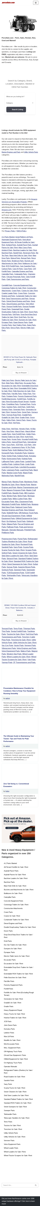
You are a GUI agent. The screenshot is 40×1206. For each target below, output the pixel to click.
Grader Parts (24, 417)
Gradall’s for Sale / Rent (10, 417)
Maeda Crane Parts (14, 473)
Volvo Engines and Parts (26, 648)
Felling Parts (6, 394)
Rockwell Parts (26, 544)
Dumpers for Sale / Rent (27, 320)
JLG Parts (28, 445)
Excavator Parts (30, 383)
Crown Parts (22, 293)
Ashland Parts (11, 245)
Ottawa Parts (12, 524)
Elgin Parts (10, 383)
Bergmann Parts (29, 253)
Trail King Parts (32, 634)
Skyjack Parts (12, 558)
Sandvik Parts (7, 547)
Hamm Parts (21, 420)
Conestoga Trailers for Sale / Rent (14, 288)
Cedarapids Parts (20, 274)
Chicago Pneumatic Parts (15, 277)
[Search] (35, 1185)
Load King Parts (26, 470)
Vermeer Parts (30, 645)
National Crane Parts (23, 507)
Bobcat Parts (15, 258)
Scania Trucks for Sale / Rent (13, 550)
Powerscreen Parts (9, 539)
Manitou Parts (17, 482)
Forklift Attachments (9, 399)
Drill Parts (16, 314)
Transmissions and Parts (11, 637)
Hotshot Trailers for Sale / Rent (13, 437)
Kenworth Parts (8, 453)
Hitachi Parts (19, 431)
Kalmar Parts (7, 450)
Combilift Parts (7, 285)
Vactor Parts (19, 645)
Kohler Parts (11, 456)
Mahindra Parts (8, 476)
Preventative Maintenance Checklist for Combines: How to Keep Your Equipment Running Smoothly (19, 690)
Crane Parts (16, 291)
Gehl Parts (21, 407)
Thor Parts (6, 631)
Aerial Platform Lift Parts (24, 237)
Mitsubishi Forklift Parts (11, 504)
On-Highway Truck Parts (16, 521)
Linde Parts (29, 464)
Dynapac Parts (7, 322)
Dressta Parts (7, 314)
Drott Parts (23, 317)
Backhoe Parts (7, 253)
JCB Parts (19, 445)
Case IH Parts (18, 269)
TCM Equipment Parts (15, 573)
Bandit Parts (17, 253)
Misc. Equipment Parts (24, 502)
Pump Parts (22, 539)
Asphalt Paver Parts (24, 245)
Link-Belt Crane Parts (10, 467)
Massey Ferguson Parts (16, 490)
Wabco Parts (26, 651)
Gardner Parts (11, 407)
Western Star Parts (14, 654)
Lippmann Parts (13, 470)
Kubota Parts (27, 459)
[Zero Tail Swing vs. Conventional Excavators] (19, 780)
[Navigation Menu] (35, 3)
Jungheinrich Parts (18, 447)
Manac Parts (7, 482)
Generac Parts (7, 409)
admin (8, 698)
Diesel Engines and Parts (15, 304)
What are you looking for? (15, 96)
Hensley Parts (24, 429)
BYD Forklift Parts (12, 266)
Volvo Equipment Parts (11, 651)
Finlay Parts (27, 394)
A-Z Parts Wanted (8, 237)
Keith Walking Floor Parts (23, 450)
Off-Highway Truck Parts (28, 513)
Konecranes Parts (14, 459)
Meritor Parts (12, 496)
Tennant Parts (7, 629)
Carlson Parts (7, 269)
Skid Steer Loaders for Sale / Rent (15, 556)
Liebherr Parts (18, 464)
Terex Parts (17, 629)
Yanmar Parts (7, 662)
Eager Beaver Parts (20, 322)
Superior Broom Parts (26, 567)
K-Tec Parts (30, 447)
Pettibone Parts (8, 533)
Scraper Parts (30, 550)
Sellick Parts (7, 553)
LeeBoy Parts (7, 464)
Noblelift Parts (12, 513)
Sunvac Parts (12, 567)
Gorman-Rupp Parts (13, 415)
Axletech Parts (7, 250)
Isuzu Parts (10, 445)
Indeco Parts (6, 442)
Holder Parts (30, 434)
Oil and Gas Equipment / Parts (13, 516)
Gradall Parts (27, 415)
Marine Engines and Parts (11, 152)
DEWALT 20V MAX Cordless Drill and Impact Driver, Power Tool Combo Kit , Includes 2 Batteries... (20, 607)
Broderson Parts (18, 261)
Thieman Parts (29, 629)
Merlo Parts (22, 496)
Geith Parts (30, 407)
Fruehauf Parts (25, 404)
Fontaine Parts (11, 396)
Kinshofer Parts (21, 453)
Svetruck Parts (7, 570)
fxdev (7, 791)
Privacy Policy (10, 231)
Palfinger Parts (12, 527)
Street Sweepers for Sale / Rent (19, 564)
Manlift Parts (19, 476)
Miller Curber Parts (20, 499)
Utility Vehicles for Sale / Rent (24, 643)
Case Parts (28, 269)
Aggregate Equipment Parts (12, 239)
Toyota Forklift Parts (18, 631)
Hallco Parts (10, 420)
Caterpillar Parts (7, 274)
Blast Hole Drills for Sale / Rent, (20, 255)
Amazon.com (6, 210)
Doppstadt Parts (17, 309)
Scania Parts (28, 547)
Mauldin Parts (17, 493)
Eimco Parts (15, 328)
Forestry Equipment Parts (27, 396)
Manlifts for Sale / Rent (10, 485)
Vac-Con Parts (7, 645)
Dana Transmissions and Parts (17, 298)
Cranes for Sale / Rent (29, 291)
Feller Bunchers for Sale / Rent (24, 391)
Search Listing (17, 109)
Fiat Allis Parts (17, 394)
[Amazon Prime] (27, 367)
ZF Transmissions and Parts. (24, 662)
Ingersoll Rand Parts (19, 442)
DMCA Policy (21, 231)
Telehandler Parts (14, 575)
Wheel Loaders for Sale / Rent (18, 657)
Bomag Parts (26, 258)
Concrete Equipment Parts (22, 285)
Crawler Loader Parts (9, 293)
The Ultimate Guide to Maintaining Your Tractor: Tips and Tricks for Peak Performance (18, 738)
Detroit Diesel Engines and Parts (18, 301)
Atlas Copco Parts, (25, 247)
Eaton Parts (31, 325)
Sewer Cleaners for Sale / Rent (24, 553)
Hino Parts (10, 431)
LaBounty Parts (8, 461)
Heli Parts (14, 429)
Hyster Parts (16, 439)
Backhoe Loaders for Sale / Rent (25, 250)
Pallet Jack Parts (8, 380)
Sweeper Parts (20, 570)
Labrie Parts (19, 461)
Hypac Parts (6, 439)
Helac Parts (6, 429)
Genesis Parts (16, 412)
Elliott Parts (19, 383)
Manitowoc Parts (30, 482)
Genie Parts (26, 412)
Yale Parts (31, 660)
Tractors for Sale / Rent (16, 634)
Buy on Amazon (21, 373)
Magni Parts (27, 473)
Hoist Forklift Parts (18, 434)
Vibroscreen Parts (9, 648)
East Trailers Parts (19, 325)
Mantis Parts (25, 485)
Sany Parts (18, 547)
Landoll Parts (30, 461)
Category (9, 103)
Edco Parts (6, 328)
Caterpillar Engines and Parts (22, 271)
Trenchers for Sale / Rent (21, 640)
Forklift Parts (21, 399)
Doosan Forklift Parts (14, 306)
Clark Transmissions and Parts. (17, 279)
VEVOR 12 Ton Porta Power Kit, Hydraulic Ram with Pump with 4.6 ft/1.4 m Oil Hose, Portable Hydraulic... (20, 359)
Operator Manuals (16, 530)
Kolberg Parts (22, 456)
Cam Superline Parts (27, 266)
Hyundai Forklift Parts (29, 439)
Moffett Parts (26, 504)
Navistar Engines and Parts (12, 510)
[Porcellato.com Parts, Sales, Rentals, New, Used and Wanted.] (8, 3)
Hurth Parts (29, 437)
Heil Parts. (16, 423)
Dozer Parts (33, 312)
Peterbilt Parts (29, 530)
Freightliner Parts (12, 404)
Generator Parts (19, 409)
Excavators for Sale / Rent (11, 386)
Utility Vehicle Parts (31, 152)
